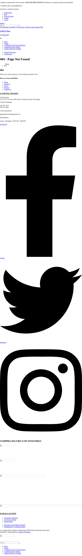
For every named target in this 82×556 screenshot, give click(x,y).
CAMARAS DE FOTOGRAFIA (15, 45)
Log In (6, 20)
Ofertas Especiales (10, 52)
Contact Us (7, 89)
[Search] (19, 25)
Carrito (6, 18)
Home (6, 82)
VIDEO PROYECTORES (12, 49)
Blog (5, 14)
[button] (2, 23)
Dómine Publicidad (24, 532)
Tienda (6, 43)
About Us (7, 84)
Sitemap (6, 87)
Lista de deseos (9, 16)
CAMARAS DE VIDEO (12, 47)
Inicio (6, 42)
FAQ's (6, 86)
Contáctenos (8, 13)
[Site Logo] (21, 27)
